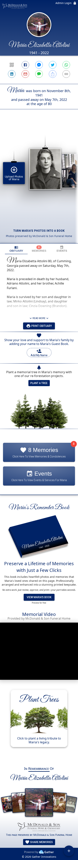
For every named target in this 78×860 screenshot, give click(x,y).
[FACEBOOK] (25, 65)
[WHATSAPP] (66, 65)
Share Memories (41, 842)
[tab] (16, 249)
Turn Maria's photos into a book (39, 230)
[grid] (39, 183)
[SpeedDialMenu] (69, 851)
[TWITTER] (52, 65)
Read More (39, 318)
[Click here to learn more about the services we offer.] (39, 827)
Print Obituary (41, 325)
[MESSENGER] (39, 65)
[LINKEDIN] (12, 74)
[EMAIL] (25, 74)
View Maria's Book (39, 597)
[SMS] (39, 74)
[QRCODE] (12, 65)
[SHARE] (52, 74)
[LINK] (66, 74)
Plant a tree (39, 383)
